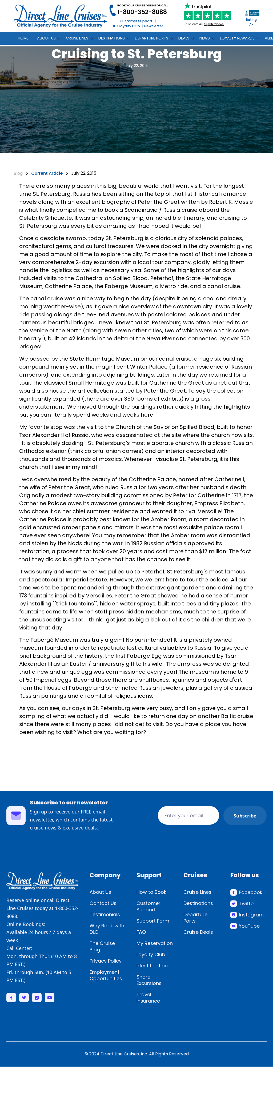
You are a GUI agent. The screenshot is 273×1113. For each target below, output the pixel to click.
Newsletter (153, 26)
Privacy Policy (106, 961)
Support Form (152, 920)
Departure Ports (195, 917)
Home (23, 38)
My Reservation (154, 943)
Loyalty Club (150, 954)
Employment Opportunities (106, 975)
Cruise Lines (197, 892)
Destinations (198, 903)
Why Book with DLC (107, 928)
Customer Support (136, 21)
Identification (152, 965)
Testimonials (105, 914)
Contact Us (103, 903)
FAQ (141, 932)
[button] (47, 37)
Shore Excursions (149, 980)
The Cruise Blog (102, 946)
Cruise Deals (198, 932)
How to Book (151, 892)
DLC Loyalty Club (126, 26)
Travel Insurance (148, 997)
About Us (100, 892)
